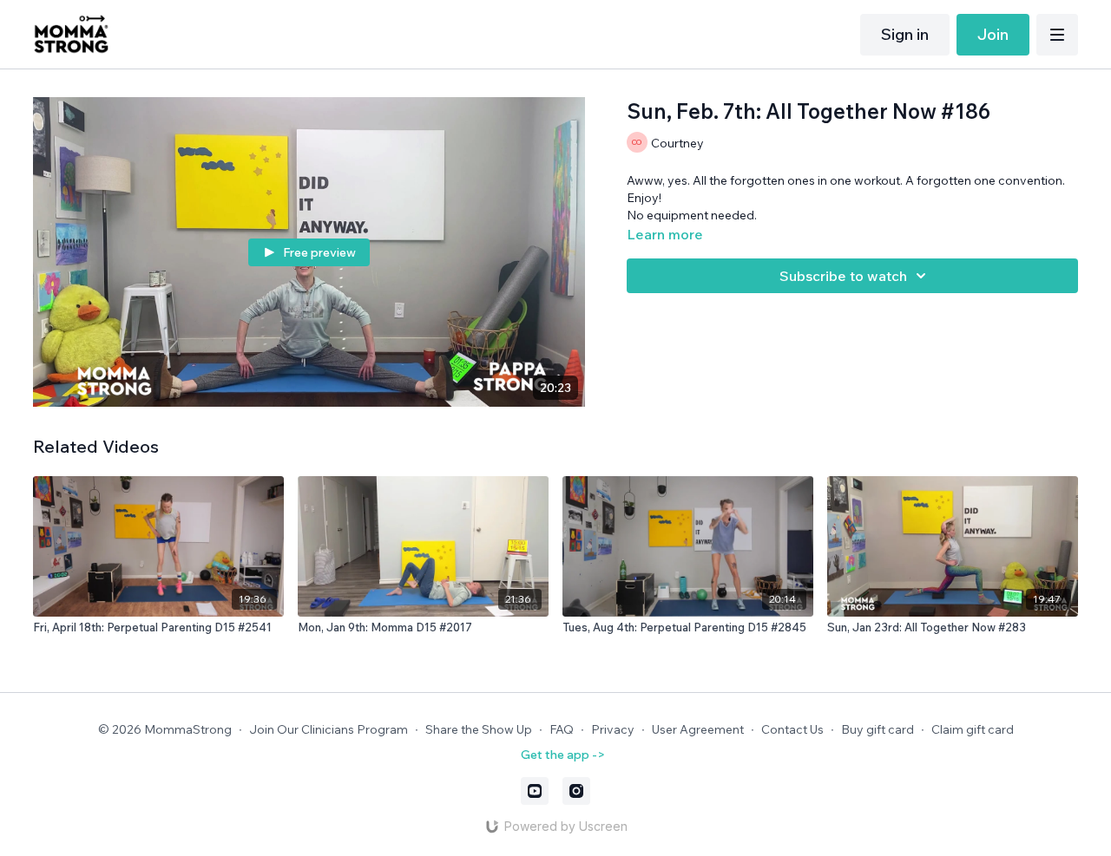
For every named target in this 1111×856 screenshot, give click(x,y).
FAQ (561, 729)
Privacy (612, 729)
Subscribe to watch (843, 275)
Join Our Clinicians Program (328, 729)
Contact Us (792, 729)
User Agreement (698, 729)
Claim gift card (972, 729)
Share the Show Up (478, 729)
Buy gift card (877, 729)
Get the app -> (563, 754)
